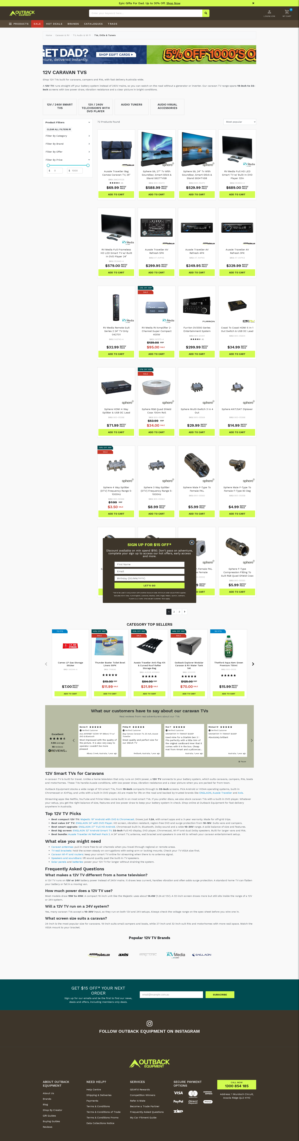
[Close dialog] (192, 542)
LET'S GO (149, 585)
